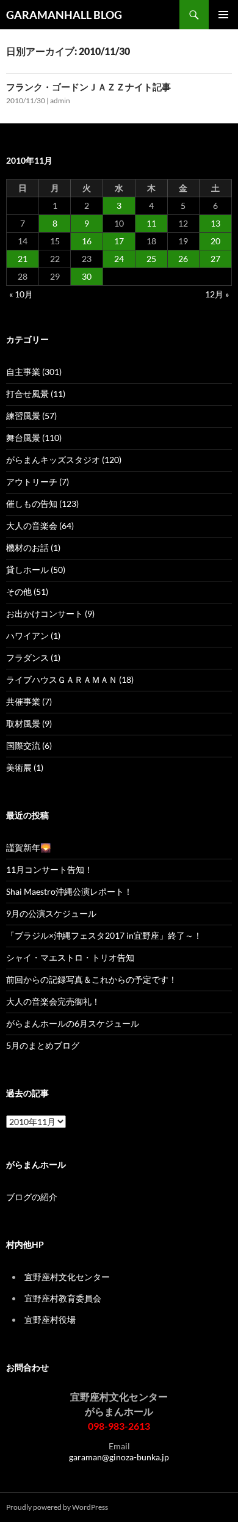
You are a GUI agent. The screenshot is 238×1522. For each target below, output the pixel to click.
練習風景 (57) (31, 415)
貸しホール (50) (35, 569)
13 (215, 223)
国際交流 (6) (29, 745)
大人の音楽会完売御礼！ (53, 1001)
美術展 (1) (24, 767)
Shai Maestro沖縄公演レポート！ (69, 891)
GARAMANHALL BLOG (64, 14)
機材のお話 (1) (33, 547)
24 (119, 258)
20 (215, 241)
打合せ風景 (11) (35, 393)
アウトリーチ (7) (37, 481)
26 (183, 258)
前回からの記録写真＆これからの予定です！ (91, 979)
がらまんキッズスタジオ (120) (63, 459)
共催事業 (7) (29, 701)
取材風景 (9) (29, 723)
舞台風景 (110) (34, 437)
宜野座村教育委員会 (62, 1298)
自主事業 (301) (34, 371)
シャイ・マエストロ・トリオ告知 (70, 957)
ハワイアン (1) (33, 635)
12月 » (217, 294)
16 (87, 241)
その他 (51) (27, 591)
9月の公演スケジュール (51, 913)
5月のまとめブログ (42, 1045)
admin (60, 100)
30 (87, 276)
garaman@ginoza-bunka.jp (119, 1457)
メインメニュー (223, 14)
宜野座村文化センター (67, 1277)
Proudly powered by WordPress (57, 1507)
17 (119, 241)
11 (151, 223)
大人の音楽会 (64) (40, 525)
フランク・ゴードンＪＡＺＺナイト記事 (88, 86)
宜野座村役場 (50, 1319)
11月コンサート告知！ (49, 869)
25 (151, 258)
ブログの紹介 (31, 1197)
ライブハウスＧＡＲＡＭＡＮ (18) (70, 679)
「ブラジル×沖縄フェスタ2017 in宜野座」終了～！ (104, 935)
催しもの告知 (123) (42, 503)
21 (22, 258)
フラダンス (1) (33, 657)
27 (215, 258)
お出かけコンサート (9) (50, 613)
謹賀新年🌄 (28, 847)
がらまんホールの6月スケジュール (72, 1023)
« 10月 (21, 294)
